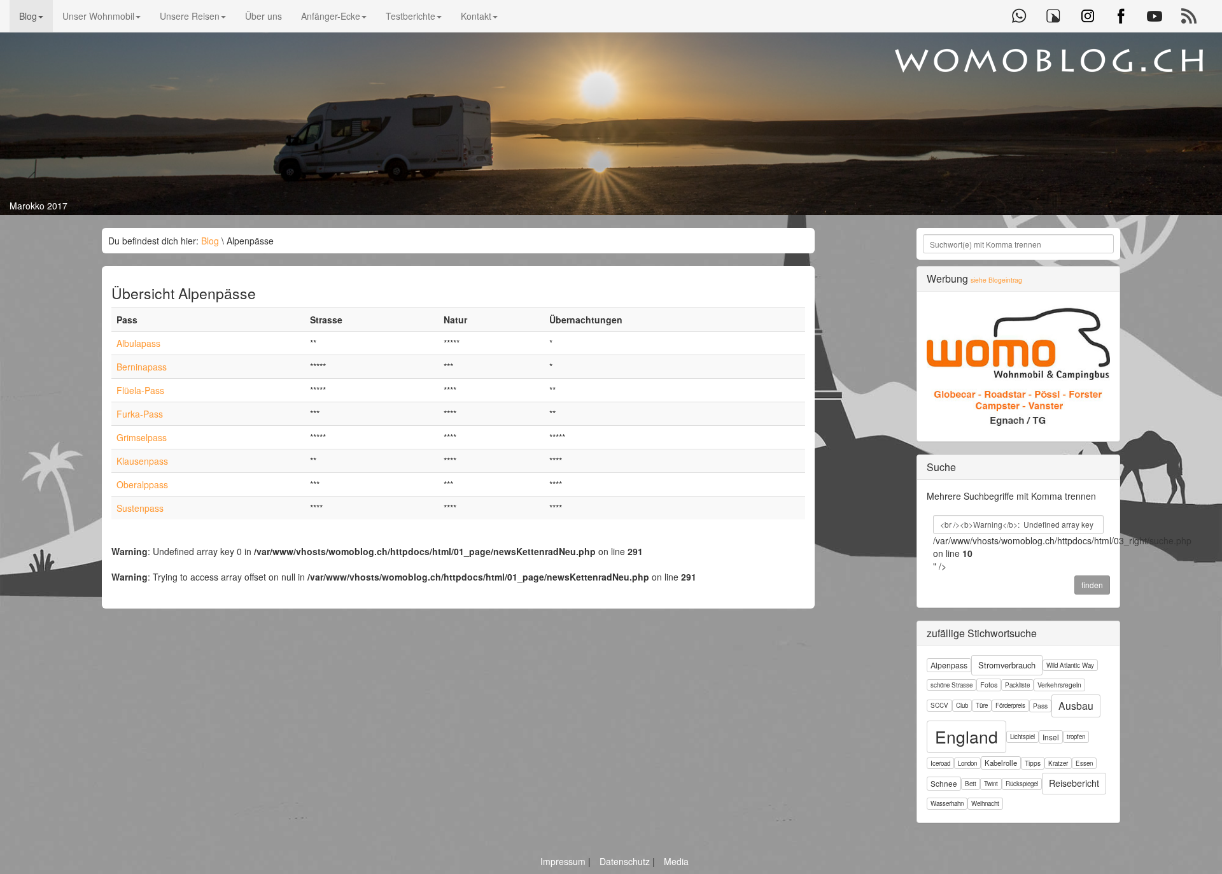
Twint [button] (991, 783)
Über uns (263, 16)
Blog (28, 16)
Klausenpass (142, 461)
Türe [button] (982, 705)
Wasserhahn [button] (947, 803)
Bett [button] (970, 783)
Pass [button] (1040, 705)
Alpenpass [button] (949, 664)
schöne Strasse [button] (952, 684)
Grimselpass (141, 437)
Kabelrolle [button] (1001, 763)
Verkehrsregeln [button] (1059, 684)
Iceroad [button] (940, 763)
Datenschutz (626, 861)
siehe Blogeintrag (996, 280)
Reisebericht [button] (1074, 783)
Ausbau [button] (1075, 705)
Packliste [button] (1017, 684)
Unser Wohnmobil (98, 16)
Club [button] (962, 705)
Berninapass (141, 366)
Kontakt (476, 16)
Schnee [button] (944, 783)
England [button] (966, 736)
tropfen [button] (1076, 736)
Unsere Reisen (190, 16)
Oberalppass (142, 484)
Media (676, 861)
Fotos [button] (988, 684)
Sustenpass (140, 508)
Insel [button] (1051, 736)
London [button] (967, 763)
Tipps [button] (1033, 763)
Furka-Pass (139, 413)
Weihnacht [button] (985, 803)
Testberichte (410, 16)
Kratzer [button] (1058, 763)
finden (1092, 584)
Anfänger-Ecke (330, 16)
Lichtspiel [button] (1022, 736)
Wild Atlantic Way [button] (1070, 665)
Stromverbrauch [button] (1007, 665)
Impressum (564, 861)
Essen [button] (1084, 763)
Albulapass (138, 343)
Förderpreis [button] (1010, 705)
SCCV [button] (939, 705)
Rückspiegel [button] (1022, 783)
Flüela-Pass (140, 390)
